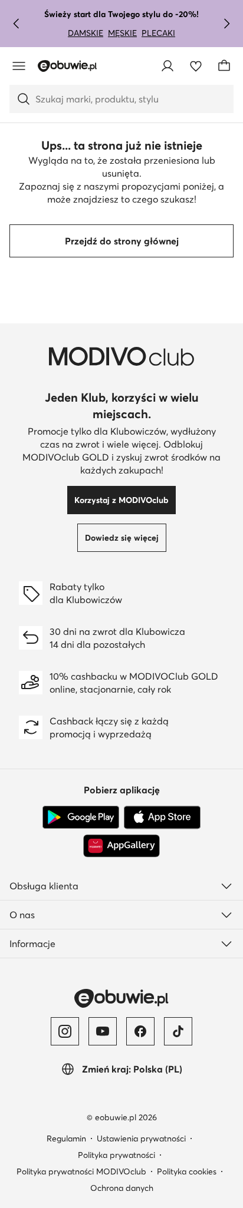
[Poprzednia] (16, 23)
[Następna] (226, 23)
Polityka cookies (186, 1171)
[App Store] (162, 817)
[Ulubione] (196, 66)
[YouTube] (102, 1031)
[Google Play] (80, 817)
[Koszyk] (224, 66)
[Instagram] (65, 1031)
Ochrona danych (121, 1188)
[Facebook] (140, 1031)
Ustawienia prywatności (141, 1138)
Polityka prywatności (116, 1155)
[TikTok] (178, 1031)
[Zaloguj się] (167, 66)
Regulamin (66, 1138)
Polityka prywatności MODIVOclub (81, 1171)
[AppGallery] (121, 846)
